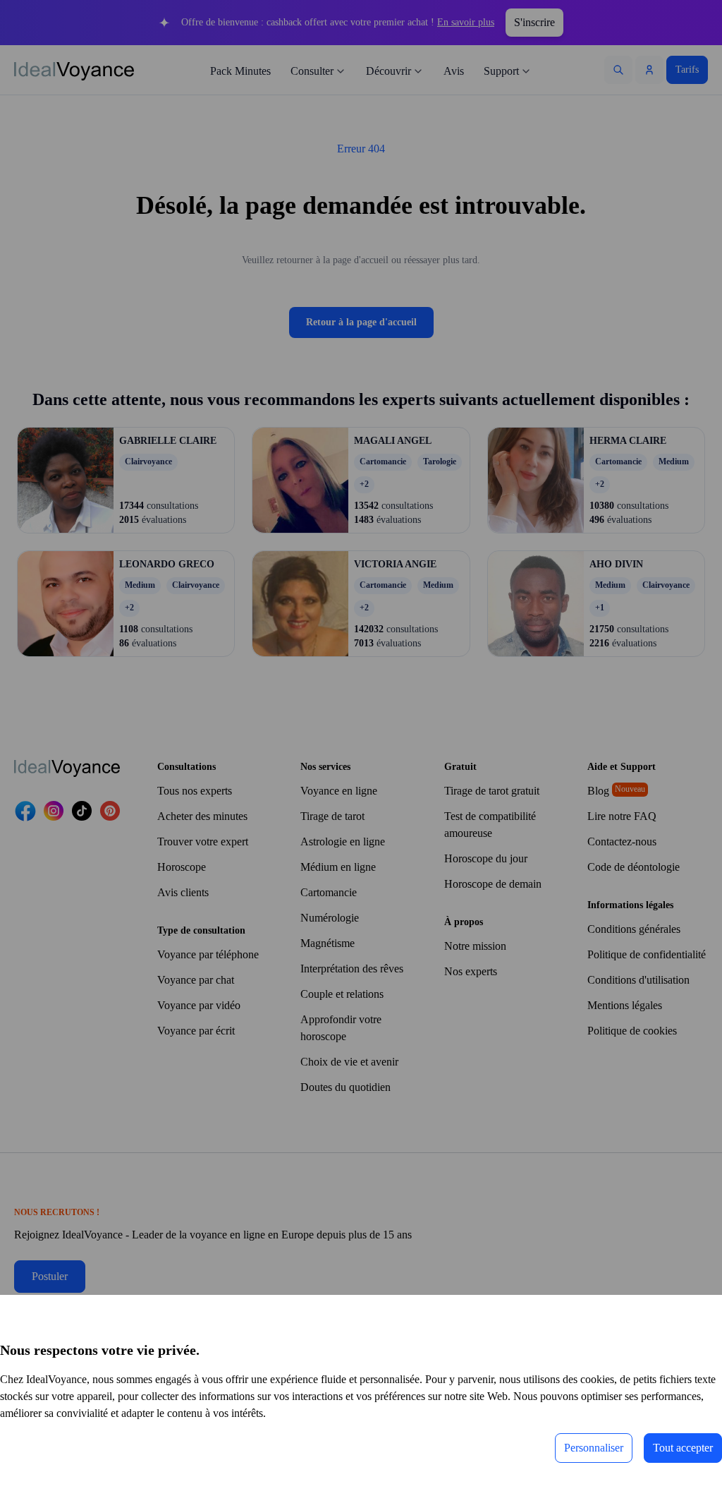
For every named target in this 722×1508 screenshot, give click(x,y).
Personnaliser (564, 1448)
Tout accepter (672, 1448)
